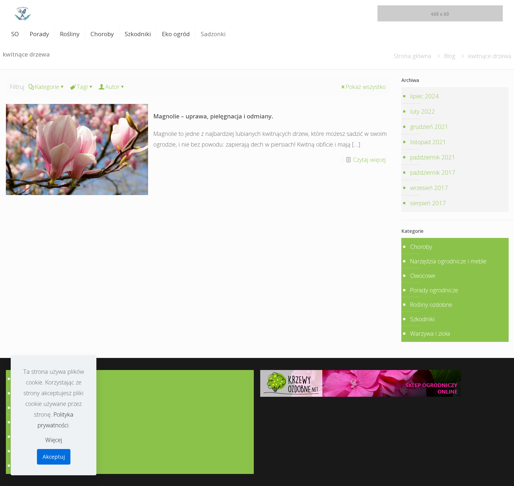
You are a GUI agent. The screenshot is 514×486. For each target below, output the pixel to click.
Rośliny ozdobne (431, 304)
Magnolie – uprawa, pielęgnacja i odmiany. (213, 116)
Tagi (82, 87)
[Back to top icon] (491, 475)
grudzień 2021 (429, 126)
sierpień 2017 (428, 203)
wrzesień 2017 (429, 188)
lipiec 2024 (424, 96)
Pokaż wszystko (366, 87)
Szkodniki (422, 319)
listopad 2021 (428, 142)
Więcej (53, 440)
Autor (112, 87)
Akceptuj (54, 456)
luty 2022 (422, 111)
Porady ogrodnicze (434, 290)
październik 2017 (432, 172)
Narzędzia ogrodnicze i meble (448, 261)
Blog (449, 56)
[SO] (22, 13)
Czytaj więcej (369, 159)
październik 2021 (432, 157)
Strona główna (412, 56)
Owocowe (422, 275)
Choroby (421, 246)
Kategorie (47, 87)
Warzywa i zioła (430, 333)
